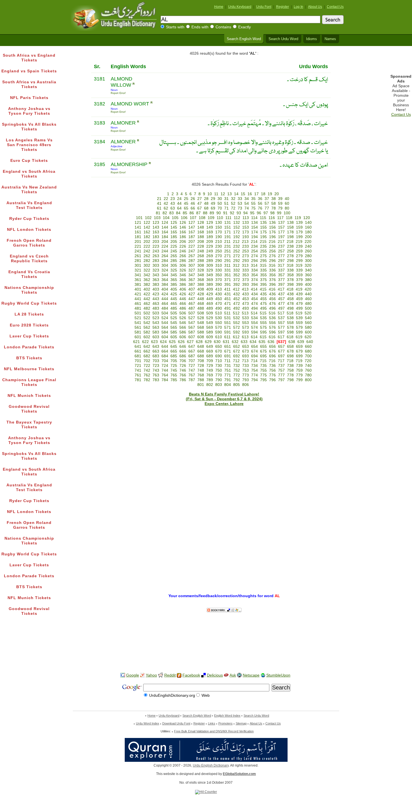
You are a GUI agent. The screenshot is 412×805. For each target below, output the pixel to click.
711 (227, 361)
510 (218, 313)
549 (209, 323)
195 (263, 237)
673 (245, 351)
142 (146, 227)
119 (298, 218)
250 (218, 251)
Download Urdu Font (176, 723)
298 (290, 261)
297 (281, 261)
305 (173, 265)
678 (290, 351)
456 (272, 299)
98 (272, 213)
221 (138, 246)
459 (299, 299)
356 (272, 275)
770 (218, 375)
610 (218, 337)
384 (164, 284)
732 (236, 366)
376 (272, 280)
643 (155, 346)
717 (281, 361)
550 (218, 323)
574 (254, 327)
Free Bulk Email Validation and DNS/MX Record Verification (214, 731)
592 (236, 332)
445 (173, 299)
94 (245, 213)
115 (263, 218)
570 (218, 327)
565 (173, 327)
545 (173, 323)
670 (218, 351)
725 (173, 366)
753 (245, 370)
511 (227, 313)
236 (272, 246)
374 (254, 280)
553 (245, 323)
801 (200, 385)
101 (139, 218)
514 (254, 313)
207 (191, 242)
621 (136, 342)
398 (290, 284)
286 (182, 261)
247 (191, 251)
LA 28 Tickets (29, 314)
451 (227, 299)
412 (236, 289)
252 (236, 251)
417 (281, 289)
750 (218, 370)
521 (138, 318)
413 (245, 289)
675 (263, 351)
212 (236, 242)
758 (290, 370)
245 (173, 251)
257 (281, 251)
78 (273, 208)
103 (157, 218)
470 (218, 304)
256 (272, 251)
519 (299, 313)
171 (227, 232)
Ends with (200, 27)
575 (263, 327)
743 (155, 370)
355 (263, 275)
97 (265, 213)
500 (308, 308)
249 (209, 251)
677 (281, 351)
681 (138, 356)
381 (138, 284)
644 (164, 346)
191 (227, 237)
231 (227, 246)
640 (309, 342)
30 (219, 199)
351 (227, 275)
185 (173, 237)
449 (209, 299)
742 (146, 370)
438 (290, 294)
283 (155, 261)
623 (154, 342)
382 (146, 284)
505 (173, 313)
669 (209, 351)
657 (281, 346)
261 (138, 256)
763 (155, 375)
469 (209, 304)
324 (164, 270)
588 (200, 332)
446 (182, 299)
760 (308, 370)
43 (172, 203)
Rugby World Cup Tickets (29, 303)
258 (290, 251)
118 (289, 218)
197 (281, 237)
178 (290, 232)
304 (164, 265)
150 (218, 227)
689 (209, 356)
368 (200, 280)
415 (263, 289)
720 (308, 361)
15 (243, 194)
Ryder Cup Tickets (29, 219)
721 (138, 366)
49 (213, 203)
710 (218, 361)
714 (254, 361)
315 (263, 265)
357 (281, 275)
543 (155, 323)
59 (280, 203)
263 (155, 256)
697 (281, 356)
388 (200, 284)
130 (218, 222)
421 (138, 294)
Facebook (191, 675)
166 (182, 232)
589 (209, 332)
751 (227, 370)
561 (138, 327)
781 (138, 380)
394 (254, 284)
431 (227, 294)
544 (164, 323)
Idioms (311, 39)
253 (245, 251)
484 (164, 308)
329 (209, 270)
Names (330, 39)
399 (299, 284)
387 (191, 284)
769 (209, 375)
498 (290, 308)
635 (262, 342)
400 (308, 284)
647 (191, 346)
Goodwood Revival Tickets (29, 408)
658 (290, 346)
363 (155, 280)
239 (299, 246)
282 (146, 261)
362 (146, 280)
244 (164, 251)
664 (164, 351)
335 (263, 270)
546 (182, 323)
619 (299, 337)
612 (236, 337)
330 (218, 270)
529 (209, 318)
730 (218, 366)
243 (155, 251)
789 (209, 380)
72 (233, 208)
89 (212, 213)
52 (233, 203)
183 (155, 237)
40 (287, 199)
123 (155, 222)
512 (236, 313)
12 (223, 194)
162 (146, 232)
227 (191, 246)
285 (173, 261)
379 (299, 280)
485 (173, 308)
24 (179, 199)
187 (191, 237)
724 (164, 366)
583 (155, 332)
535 (263, 318)
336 (272, 270)
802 (209, 385)
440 (308, 294)
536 (272, 318)
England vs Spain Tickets (29, 71)
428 (200, 294)
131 (227, 222)
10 (209, 194)
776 (272, 375)
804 (227, 385)
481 (138, 308)
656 (272, 346)
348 (200, 275)
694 (254, 356)
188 (200, 237)
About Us (315, 7)
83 (171, 213)
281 (138, 261)
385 (173, 284)
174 (254, 232)
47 (199, 203)
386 (182, 284)
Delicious (215, 675)
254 (254, 251)
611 (227, 337)
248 (200, 251)
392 (236, 284)
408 (200, 289)
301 (138, 265)
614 (254, 337)
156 (272, 227)
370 (218, 280)
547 (191, 323)
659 (299, 346)
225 (173, 246)
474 (254, 304)
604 (164, 337)
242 (146, 251)
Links (211, 723)
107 (193, 218)
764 (164, 375)
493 (245, 308)
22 (166, 199)
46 (193, 203)
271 (227, 256)
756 (272, 370)
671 (227, 351)
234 (254, 246)
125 (173, 222)
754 (254, 370)
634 (253, 342)
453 (245, 299)
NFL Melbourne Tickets (29, 369)
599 (299, 332)
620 (308, 337)
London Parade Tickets (29, 347)
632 (235, 342)
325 (173, 270)
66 (193, 208)
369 (209, 280)
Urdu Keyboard (239, 7)
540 (308, 318)
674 (254, 351)
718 (290, 361)
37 (267, 199)
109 (211, 218)
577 (281, 327)
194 (254, 237)
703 (155, 361)
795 (263, 380)
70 (219, 208)
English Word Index (227, 715)
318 (290, 265)
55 (253, 203)
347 (191, 275)
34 (246, 199)
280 (308, 256)
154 (254, 227)
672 (236, 351)
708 (200, 361)
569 (209, 327)
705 (173, 361)
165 (173, 232)
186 (182, 237)
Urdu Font (263, 7)
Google (132, 675)
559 (299, 323)
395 (263, 284)
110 (220, 218)
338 (290, 270)
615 (263, 337)
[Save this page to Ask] (226, 675)
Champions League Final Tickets (29, 382)
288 (200, 261)
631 (226, 342)
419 (299, 289)
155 (263, 227)
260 (308, 251)
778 (290, 375)
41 (159, 203)
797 (281, 380)
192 (236, 237)
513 (245, 313)
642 (146, 346)
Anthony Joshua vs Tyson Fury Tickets (29, 111)
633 (244, 342)
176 (272, 232)
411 (227, 289)
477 (281, 304)
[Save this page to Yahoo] (142, 675)
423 (155, 294)
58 (273, 203)
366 (182, 280)
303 (155, 265)
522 (146, 318)
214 (254, 242)
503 (155, 313)
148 (200, 227)
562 (146, 327)
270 (218, 256)
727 (191, 366)
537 (281, 318)
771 (227, 375)
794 (254, 380)
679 (299, 351)
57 (267, 203)
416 (272, 289)
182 (146, 237)
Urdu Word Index (147, 723)
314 (254, 265)
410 (218, 289)
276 (272, 256)
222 (146, 246)
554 (254, 323)
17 (256, 194)
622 (145, 342)
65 (186, 208)
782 (146, 380)
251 (227, 251)
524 (164, 318)
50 (219, 203)
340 (308, 270)
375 (263, 280)
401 (138, 289)
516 (272, 313)
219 (299, 242)
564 (164, 327)
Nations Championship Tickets (29, 290)
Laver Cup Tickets (29, 336)
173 (245, 232)
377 (281, 280)
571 (227, 327)
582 (146, 332)
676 (272, 351)
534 (254, 318)
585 (173, 332)
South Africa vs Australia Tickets (29, 84)
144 (164, 227)
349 (209, 275)
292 (236, 261)
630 (217, 342)
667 (191, 351)
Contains (223, 27)
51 (226, 203)
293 (245, 261)
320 (308, 265)
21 (159, 199)
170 (218, 232)
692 (236, 356)
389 (209, 284)
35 (253, 199)
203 (155, 242)
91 (225, 213)
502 (146, 313)
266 (182, 256)
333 (245, 270)
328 (200, 270)
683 (155, 356)
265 (173, 256)
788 (200, 380)
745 (173, 370)
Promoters (225, 723)
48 (206, 203)
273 (245, 256)
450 (218, 299)
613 (245, 337)
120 (306, 218)
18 (263, 194)
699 (299, 356)
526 (182, 318)
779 (299, 375)
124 (164, 222)
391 (227, 284)
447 (191, 299)
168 (200, 232)
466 (182, 304)
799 (299, 380)
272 (236, 256)
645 (173, 346)
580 (308, 327)
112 (237, 218)
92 (232, 213)
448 (200, 299)
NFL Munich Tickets (29, 396)
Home (218, 7)
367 (191, 280)
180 (308, 232)
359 (299, 275)
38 (273, 199)
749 (209, 370)
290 (218, 261)
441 (138, 299)
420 (308, 289)
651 (227, 346)
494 (254, 308)
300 (308, 261)
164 (164, 232)
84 (178, 213)
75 (253, 208)
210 (218, 242)
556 (272, 323)
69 (213, 208)
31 (226, 199)
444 (164, 299)
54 (246, 203)
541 (138, 323)
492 (236, 308)
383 (155, 284)
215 (263, 242)
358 (290, 275)
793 (245, 380)
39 (280, 199)
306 (182, 265)
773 (245, 375)
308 (200, 265)
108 (202, 218)
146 (182, 227)
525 (173, 318)
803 (218, 385)
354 (254, 275)
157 (281, 227)
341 (138, 275)
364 (164, 280)
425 (173, 294)
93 (239, 213)
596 (272, 332)
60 (287, 203)
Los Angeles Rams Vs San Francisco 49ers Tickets (29, 145)
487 (191, 308)
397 (281, 284)
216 (272, 242)
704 (164, 361)
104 (166, 218)
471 (227, 304)
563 (155, 327)
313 (245, 265)
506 (182, 313)
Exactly (244, 27)
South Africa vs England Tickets (29, 57)
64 (179, 208)
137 (281, 222)
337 (281, 270)
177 (281, 232)
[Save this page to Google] (123, 675)
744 (164, 370)
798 (290, 380)
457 (281, 299)
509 (209, 313)
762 (146, 375)
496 (272, 308)
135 (263, 222)
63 (172, 208)
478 (290, 304)
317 (281, 265)
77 (267, 208)
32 (233, 199)
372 (236, 280)
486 (182, 308)
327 (191, 270)
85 (185, 213)
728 (200, 366)
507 (191, 313)
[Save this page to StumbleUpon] (263, 675)
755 (263, 370)
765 (173, 375)
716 (272, 361)
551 (227, 323)
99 (279, 213)
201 (138, 242)
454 (254, 299)
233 (245, 246)
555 (263, 323)
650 (218, 346)
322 (146, 270)
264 (164, 256)
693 (245, 356)
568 (200, 327)
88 (205, 213)
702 (146, 361)
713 (245, 361)
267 (191, 256)
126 (182, 222)
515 (263, 313)
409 (209, 289)
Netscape (251, 675)
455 (263, 299)
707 (191, 361)
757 (281, 370)
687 (191, 356)
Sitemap (241, 723)
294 (254, 261)
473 (245, 304)
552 (236, 323)
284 (164, 261)
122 (146, 222)
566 (182, 327)
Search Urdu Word (283, 39)
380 (308, 280)
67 (199, 208)
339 (299, 270)
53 (240, 203)
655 (263, 346)
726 (182, 366)
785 (173, 380)
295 (263, 261)
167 (191, 232)
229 (209, 246)
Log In (298, 7)
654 (254, 346)
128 (200, 222)
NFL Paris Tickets (29, 98)
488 (200, 308)
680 (308, 351)
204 (164, 242)
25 (186, 199)
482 (146, 308)
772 (236, 375)
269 (209, 256)
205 (173, 242)
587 (191, 332)
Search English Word (244, 39)
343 (155, 275)
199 (299, 237)
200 (308, 237)
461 (138, 304)
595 (263, 332)
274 (254, 256)
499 (299, 308)
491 (227, 308)
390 (218, 284)
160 (308, 227)
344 (164, 275)
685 (173, 356)
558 (290, 323)
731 (227, 366)
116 (272, 218)
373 (245, 280)
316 (272, 265)
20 (276, 194)
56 (260, 203)
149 (209, 227)
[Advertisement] (206, 650)
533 (245, 318)
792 (236, 380)
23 (172, 199)
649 (209, 346)
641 (138, 346)
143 (155, 227)
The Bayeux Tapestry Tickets (29, 424)
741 (138, 370)
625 (172, 342)
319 (299, 265)
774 (254, 375)
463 (155, 304)
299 (299, 261)
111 (228, 218)
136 (272, 222)
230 (218, 246)
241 (138, 251)
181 (138, 237)
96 (259, 213)
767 (191, 375)
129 (209, 222)
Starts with (175, 27)
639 (300, 342)
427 (191, 294)
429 (209, 294)
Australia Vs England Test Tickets (29, 205)
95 (252, 213)
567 (191, 327)
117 (280, 218)
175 (263, 232)
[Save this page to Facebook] (179, 675)
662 (146, 351)
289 (209, 261)
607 (191, 337)
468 (200, 304)
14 (236, 194)
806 (245, 385)
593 (245, 332)
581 (138, 332)
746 (182, 370)
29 (213, 199)
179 (299, 232)
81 (158, 213)
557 (281, 323)
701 (138, 361)
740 (308, 366)
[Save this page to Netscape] (239, 675)
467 (191, 304)
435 (263, 294)
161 (138, 232)
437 (281, 294)
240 (308, 246)
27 (199, 199)
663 (155, 351)
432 (236, 294)
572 (236, 327)
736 (272, 366)
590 (218, 332)
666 (182, 351)
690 (218, 356)
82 (165, 213)
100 (287, 213)
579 (299, 327)
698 (290, 356)
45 (186, 203)
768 (200, 375)
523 (155, 318)
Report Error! (118, 93)
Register (282, 7)
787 (191, 380)
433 (245, 294)
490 (218, 308)
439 (299, 294)
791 (227, 380)
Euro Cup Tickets (29, 160)
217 (281, 242)
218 (290, 242)
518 (290, 313)
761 (138, 375)
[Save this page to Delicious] (203, 675)
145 (173, 227)
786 (182, 380)
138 (290, 222)
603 (155, 337)
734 (254, 366)
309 (209, 265)
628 (199, 342)
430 (218, 294)
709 (209, 361)
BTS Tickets (29, 358)
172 (236, 232)
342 (146, 275)
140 (308, 222)
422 (146, 294)
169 (209, 232)
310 (218, 265)
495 (263, 308)
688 (200, 356)
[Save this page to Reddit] (160, 675)
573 (245, 327)
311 (227, 265)
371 (227, 280)
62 (166, 208)
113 (245, 218)
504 (164, 313)
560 (308, 323)
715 (263, 361)
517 (281, 313)
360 (308, 275)
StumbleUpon (278, 675)
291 (227, 261)
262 (146, 256)
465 (173, 304)
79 (280, 208)
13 (229, 194)
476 (272, 304)
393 (245, 284)
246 (182, 251)
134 (254, 222)
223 (155, 246)
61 (159, 208)
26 (193, 199)
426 (182, 294)
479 (299, 304)
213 (245, 242)
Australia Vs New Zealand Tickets (29, 189)
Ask (233, 675)
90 (218, 213)
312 (236, 265)
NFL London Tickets (29, 229)
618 (290, 337)
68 (206, 208)
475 (263, 304)
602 (146, 337)
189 (209, 237)
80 (287, 208)
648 (200, 346)
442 (146, 299)
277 (281, 256)
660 (308, 346)
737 (281, 366)
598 (290, 332)
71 (226, 208)
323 (155, 270)
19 (270, 194)
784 (164, 380)
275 (263, 256)
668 (200, 351)
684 (164, 356)
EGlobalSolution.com (239, 774)
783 (155, 380)
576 (272, 327)
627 (190, 342)
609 (209, 337)
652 (236, 346)
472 (236, 304)
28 (206, 199)
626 (181, 342)
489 (209, 308)
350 (218, 275)
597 (281, 332)
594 (254, 332)
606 (182, 337)
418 (290, 289)
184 (164, 237)
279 (299, 256)
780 (308, 375)
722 (146, 366)
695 (263, 356)
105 (175, 218)
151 (227, 227)
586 (182, 332)
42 (166, 203)
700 (308, 356)
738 (290, 366)
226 (182, 246)
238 (290, 246)
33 (240, 199)
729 (209, 366)
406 (182, 289)
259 (299, 251)
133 (245, 222)
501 (138, 313)
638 (291, 342)
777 (281, 375)
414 (254, 289)
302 (146, 265)
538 (290, 318)
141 (138, 227)
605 (173, 337)
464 (164, 304)
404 (164, 289)
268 (200, 256)
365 (173, 280)
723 (155, 366)
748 (200, 370)
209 (209, 242)
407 (191, 289)
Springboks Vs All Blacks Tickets (29, 126)
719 (299, 361)
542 (146, 323)
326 (182, 270)
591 (227, 332)
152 (236, 227)
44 (179, 203)
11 (216, 194)
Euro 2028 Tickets (29, 325)
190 (218, 237)
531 (227, 318)
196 (272, 237)
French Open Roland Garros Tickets (29, 242)
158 (290, 227)
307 (191, 265)
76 (260, 208)
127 (191, 222)
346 (182, 275)
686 (182, 356)
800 (308, 380)
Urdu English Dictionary (211, 765)
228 (200, 246)
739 (299, 366)
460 (308, 299)
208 (200, 242)
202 (146, 242)
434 (254, 294)
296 (272, 261)
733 (245, 366)
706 (182, 361)
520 (308, 313)
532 (236, 318)
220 (308, 242)
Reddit (170, 675)
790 (218, 380)
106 (184, 218)
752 (236, 370)
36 (260, 199)
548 (200, 323)
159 (299, 227)
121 (138, 222)
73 (240, 208)
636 (271, 342)
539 (299, 318)
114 (254, 218)
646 (182, 346)
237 (281, 246)
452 (236, 299)
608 (200, 337)
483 (155, 308)
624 (163, 342)
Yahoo (151, 675)
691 (227, 356)
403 (155, 289)
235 (263, 246)
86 (191, 213)
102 (148, 218)
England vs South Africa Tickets (29, 173)
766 (182, 375)
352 (236, 275)
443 (155, 299)
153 (245, 227)
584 (164, 332)
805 (236, 385)
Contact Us (335, 7)
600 (308, 332)
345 (173, 275)
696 (272, 356)
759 (299, 370)
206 (182, 242)
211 (227, 242)
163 (155, 232)
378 (290, 280)
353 (245, 275)
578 (290, 327)
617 (281, 337)
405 (173, 289)
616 (272, 337)
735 (263, 366)
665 (173, 351)
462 (146, 304)
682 (146, 356)
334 (254, 270)
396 (272, 284)
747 (191, 370)
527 (191, 318)
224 (164, 246)
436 (272, 294)
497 (281, 308)
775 (263, 375)
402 (146, 289)
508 (200, 313)
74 (246, 208)
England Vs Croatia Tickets (29, 274)
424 (164, 294)
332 (236, 270)
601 (138, 337)
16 (249, 194)
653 (245, 346)
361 (138, 280)
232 (236, 246)
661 (138, 351)
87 (198, 213)
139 (299, 222)
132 (236, 222)
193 (245, 237)
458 (290, 299)
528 (200, 318)
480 (308, 304)
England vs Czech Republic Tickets (29, 258)
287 (191, 261)
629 (208, 342)
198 (290, 237)
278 (290, 256)
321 (138, 270)
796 (272, 380)
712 (236, 361)
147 (191, 227)
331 (227, 270)
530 (218, 318)
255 (263, 251)
